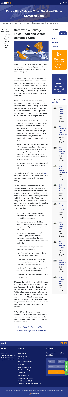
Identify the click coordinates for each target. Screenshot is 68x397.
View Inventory (22, 353)
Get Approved (22, 356)
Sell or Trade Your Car (25, 361)
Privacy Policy (22, 372)
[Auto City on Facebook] (61, 343)
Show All (63, 33)
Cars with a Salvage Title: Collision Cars (31, 331)
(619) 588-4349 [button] (9, 359)
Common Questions (24, 367)
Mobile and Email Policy (25, 381)
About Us (21, 364)
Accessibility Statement (25, 378)
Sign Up (56, 372)
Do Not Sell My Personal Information (29, 384)
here (45, 173)
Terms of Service (23, 375)
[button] (59, 2)
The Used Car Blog (24, 370)
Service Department (24, 359)
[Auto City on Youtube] (65, 343)
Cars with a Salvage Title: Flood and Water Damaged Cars (7, 41)
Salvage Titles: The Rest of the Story (30, 327)
